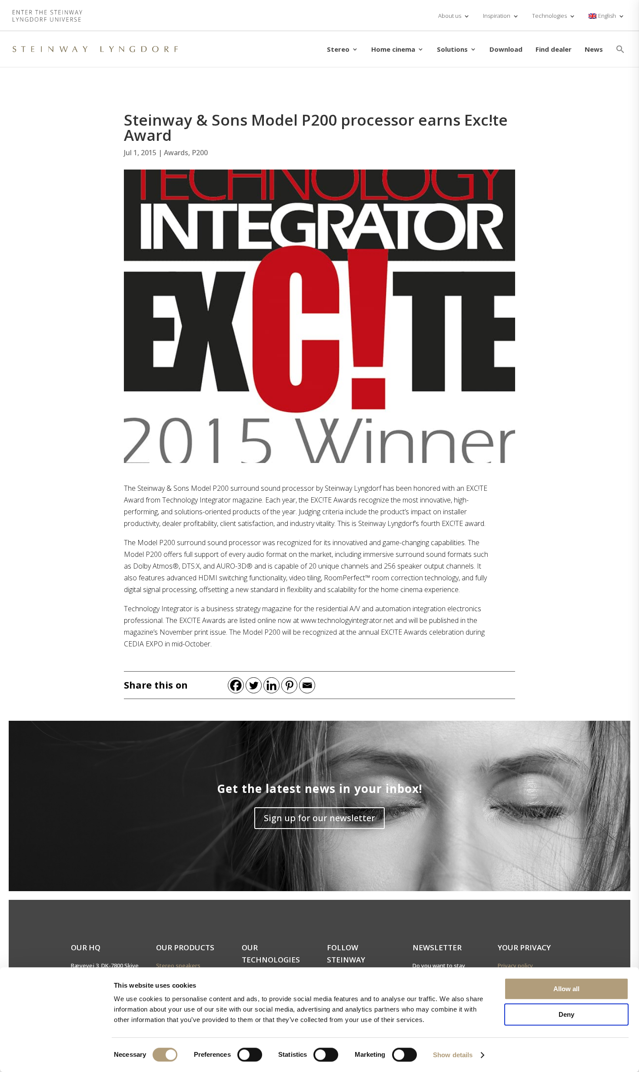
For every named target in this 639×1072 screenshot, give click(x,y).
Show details (453, 1055)
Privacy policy (515, 965)
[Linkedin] (271, 685)
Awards (176, 152)
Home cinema (393, 49)
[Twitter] (254, 685)
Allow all (566, 988)
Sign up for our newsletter (319, 818)
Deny (566, 1014)
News (594, 49)
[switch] (249, 1055)
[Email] (307, 685)
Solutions (452, 49)
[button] (620, 49)
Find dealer (554, 49)
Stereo (338, 49)
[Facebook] (236, 685)
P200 (200, 152)
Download (506, 49)
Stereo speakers (178, 965)
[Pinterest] (289, 685)
